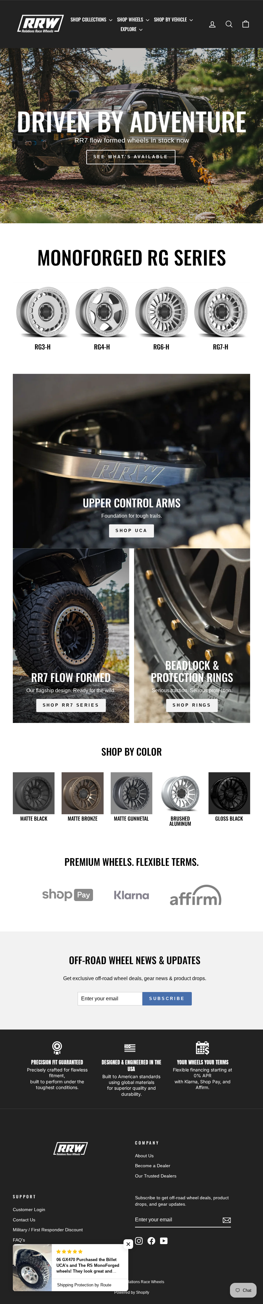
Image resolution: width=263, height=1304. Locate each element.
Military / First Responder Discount (48, 1229)
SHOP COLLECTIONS (89, 19)
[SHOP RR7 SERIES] (71, 635)
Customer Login (29, 1209)
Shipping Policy (28, 1250)
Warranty (22, 1270)
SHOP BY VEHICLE (171, 19)
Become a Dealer (152, 1165)
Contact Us (24, 1220)
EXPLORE (129, 28)
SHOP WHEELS (130, 19)
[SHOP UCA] (131, 461)
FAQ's (19, 1240)
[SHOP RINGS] (192, 635)
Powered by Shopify (131, 1292)
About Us (144, 1155)
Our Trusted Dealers (155, 1176)
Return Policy (26, 1260)
